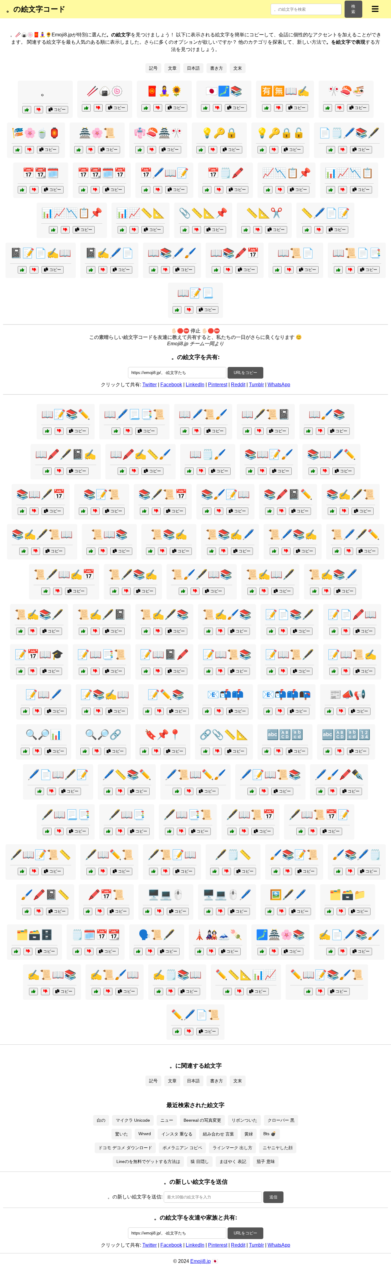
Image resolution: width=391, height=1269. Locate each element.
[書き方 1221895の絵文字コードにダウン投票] (287, 871)
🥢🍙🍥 (104, 91)
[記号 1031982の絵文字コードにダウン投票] (217, 751)
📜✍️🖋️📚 (164, 614)
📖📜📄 (295, 253)
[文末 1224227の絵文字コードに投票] (153, 871)
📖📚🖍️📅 (234, 253)
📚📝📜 (101, 494)
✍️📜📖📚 (51, 974)
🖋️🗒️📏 (233, 854)
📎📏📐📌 (203, 212)
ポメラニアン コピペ (182, 1147)
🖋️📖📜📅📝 (319, 814)
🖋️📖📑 (126, 814)
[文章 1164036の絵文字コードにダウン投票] (32, 631)
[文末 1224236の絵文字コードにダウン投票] (126, 591)
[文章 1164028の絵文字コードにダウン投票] (45, 991)
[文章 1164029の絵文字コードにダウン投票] (283, 671)
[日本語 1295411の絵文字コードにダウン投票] (278, 108)
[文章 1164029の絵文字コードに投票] (271, 671)
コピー (59, 109)
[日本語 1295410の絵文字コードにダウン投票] (217, 108)
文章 (172, 68)
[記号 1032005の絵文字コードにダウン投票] (342, 189)
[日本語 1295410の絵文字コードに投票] (205, 108)
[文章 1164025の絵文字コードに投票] (314, 591)
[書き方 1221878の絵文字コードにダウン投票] (34, 269)
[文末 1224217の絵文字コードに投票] (207, 189)
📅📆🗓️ (40, 172)
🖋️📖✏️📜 (109, 854)
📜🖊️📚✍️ (292, 534)
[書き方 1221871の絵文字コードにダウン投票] (320, 991)
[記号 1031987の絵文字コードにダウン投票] (281, 911)
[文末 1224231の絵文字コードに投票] (22, 511)
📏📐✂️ (264, 212)
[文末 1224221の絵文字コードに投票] (300, 831)
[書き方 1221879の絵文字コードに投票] (338, 871)
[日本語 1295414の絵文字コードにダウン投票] (29, 149)
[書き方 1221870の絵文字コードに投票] (330, 149)
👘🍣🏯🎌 (158, 132)
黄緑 (248, 1133)
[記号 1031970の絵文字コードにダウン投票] (332, 791)
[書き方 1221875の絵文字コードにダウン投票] (283, 631)
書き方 (216, 68)
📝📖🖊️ (43, 694)
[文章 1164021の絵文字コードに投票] (183, 591)
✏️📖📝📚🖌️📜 (327, 974)
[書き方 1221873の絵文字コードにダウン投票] (102, 269)
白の (101, 1120)
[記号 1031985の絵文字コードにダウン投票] (159, 911)
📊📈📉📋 (349, 172)
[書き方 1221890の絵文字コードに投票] (333, 631)
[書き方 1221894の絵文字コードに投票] (47, 471)
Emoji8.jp (200, 1261)
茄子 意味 (266, 1161)
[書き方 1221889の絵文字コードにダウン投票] (120, 791)
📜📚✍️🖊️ (230, 534)
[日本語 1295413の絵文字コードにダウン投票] (150, 951)
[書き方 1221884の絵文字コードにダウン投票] (51, 791)
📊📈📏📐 (140, 212)
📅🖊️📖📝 (164, 172)
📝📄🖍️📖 (352, 614)
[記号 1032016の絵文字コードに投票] (277, 269)
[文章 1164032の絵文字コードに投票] (47, 831)
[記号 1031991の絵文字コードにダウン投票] (218, 711)
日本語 (193, 68)
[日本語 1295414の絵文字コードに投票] (17, 149)
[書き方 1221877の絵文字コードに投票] (336, 551)
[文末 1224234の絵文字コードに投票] (232, 831)
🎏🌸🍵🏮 (36, 132)
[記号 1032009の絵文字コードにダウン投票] (196, 229)
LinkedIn (195, 384)
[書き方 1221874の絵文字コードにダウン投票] (189, 791)
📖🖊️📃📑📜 (134, 414)
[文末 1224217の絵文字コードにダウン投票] (218, 189)
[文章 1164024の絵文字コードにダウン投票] (189, 310)
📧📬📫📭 (286, 694)
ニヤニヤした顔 (278, 1147)
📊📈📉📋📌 (71, 212)
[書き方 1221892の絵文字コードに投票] (207, 511)
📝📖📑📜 (101, 654)
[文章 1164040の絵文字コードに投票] (108, 831)
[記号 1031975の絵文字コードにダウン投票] (280, 189)
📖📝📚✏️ (65, 414)
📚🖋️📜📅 (162, 494)
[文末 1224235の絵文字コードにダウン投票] (157, 189)
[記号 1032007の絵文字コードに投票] (208, 911)
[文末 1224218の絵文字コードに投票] (251, 791)
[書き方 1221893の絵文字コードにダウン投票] (189, 1031)
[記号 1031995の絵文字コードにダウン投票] (156, 751)
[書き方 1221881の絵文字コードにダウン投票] (318, 229)
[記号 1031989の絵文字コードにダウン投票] (65, 229)
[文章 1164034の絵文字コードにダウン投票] (196, 431)
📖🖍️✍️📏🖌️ (140, 454)
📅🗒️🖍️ (225, 172)
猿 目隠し (200, 1161)
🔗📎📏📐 (223, 734)
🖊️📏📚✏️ (126, 774)
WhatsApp (279, 384)
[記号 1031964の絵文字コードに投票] (147, 711)
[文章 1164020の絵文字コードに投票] (158, 991)
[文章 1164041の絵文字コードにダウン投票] (263, 591)
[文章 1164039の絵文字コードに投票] (150, 551)
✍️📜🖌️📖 (114, 974)
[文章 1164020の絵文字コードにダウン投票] (170, 991)
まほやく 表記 (232, 1161)
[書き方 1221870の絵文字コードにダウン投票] (342, 149)
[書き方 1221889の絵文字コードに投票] (108, 791)
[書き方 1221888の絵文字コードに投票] (247, 431)
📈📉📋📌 (286, 172)
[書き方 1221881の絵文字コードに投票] (306, 229)
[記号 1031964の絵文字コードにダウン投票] (159, 711)
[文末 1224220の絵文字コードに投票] (78, 149)
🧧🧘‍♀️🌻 (164, 91)
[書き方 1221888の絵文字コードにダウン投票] (259, 431)
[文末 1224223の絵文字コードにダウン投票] (273, 951)
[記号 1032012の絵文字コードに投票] (83, 189)
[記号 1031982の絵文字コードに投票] (205, 751)
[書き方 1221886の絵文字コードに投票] (22, 871)
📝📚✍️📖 (104, 694)
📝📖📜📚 (227, 654)
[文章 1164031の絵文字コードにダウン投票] (223, 551)
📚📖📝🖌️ (268, 454)
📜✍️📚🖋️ (39, 614)
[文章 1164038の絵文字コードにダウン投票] (108, 991)
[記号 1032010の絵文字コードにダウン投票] (96, 751)
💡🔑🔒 (219, 132)
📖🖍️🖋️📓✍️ (65, 454)
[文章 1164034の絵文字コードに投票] (184, 431)
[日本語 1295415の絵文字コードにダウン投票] (211, 951)
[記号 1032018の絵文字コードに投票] (262, 149)
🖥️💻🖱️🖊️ (227, 894)
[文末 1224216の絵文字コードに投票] (153, 269)
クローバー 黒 (281, 1120)
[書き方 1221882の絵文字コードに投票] (145, 671)
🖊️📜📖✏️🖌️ (195, 774)
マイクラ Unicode (133, 1120)
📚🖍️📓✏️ (288, 494)
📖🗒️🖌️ (207, 454)
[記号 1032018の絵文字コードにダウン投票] (273, 149)
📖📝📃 (195, 293)
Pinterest (217, 384)
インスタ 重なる (176, 1133)
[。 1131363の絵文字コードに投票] (86, 108)
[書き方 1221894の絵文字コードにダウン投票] (59, 471)
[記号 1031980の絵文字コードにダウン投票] (34, 189)
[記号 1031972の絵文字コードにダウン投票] (37, 751)
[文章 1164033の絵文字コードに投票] (83, 511)
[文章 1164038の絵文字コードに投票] (96, 991)
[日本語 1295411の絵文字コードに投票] (266, 108)
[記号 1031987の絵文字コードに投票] (269, 911)
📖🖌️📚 (327, 414)
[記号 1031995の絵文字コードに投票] (144, 751)
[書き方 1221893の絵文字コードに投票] (177, 1031)
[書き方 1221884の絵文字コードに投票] (39, 791)
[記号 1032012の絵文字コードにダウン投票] (95, 189)
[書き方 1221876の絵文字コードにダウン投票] (134, 471)
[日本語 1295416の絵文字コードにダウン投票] (32, 671)
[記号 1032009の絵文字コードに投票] (184, 229)
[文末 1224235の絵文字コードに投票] (145, 189)
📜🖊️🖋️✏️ (355, 534)
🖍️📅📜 (106, 894)
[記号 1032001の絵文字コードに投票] (327, 751)
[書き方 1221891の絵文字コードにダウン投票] (95, 631)
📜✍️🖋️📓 (101, 614)
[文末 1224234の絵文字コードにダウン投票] (243, 831)
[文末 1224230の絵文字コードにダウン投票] (286, 551)
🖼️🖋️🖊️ (288, 894)
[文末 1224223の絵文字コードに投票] (262, 951)
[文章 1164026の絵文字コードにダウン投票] (181, 831)
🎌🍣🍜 (346, 91)
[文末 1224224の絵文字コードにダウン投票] (345, 671)
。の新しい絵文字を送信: (135, 1196)
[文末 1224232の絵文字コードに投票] (87, 911)
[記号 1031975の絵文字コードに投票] (268, 189)
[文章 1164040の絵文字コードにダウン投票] (120, 831)
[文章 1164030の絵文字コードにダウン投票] (201, 471)
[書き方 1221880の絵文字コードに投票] (90, 871)
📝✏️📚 (166, 694)
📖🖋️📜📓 (265, 414)
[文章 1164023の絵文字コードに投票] (23, 551)
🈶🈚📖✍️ (285, 91)
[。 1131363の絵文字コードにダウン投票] (98, 108)
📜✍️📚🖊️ (333, 574)
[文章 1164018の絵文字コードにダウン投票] (98, 711)
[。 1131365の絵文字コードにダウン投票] (157, 108)
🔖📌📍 (162, 734)
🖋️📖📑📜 (187, 814)
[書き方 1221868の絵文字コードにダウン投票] (344, 511)
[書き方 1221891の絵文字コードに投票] (83, 631)
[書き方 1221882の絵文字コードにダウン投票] (157, 671)
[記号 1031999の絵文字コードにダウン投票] (341, 711)
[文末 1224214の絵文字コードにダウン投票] (156, 511)
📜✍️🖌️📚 (227, 614)
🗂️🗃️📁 (347, 894)
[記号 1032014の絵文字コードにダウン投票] (280, 711)
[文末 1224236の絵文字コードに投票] (114, 591)
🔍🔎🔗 (103, 734)
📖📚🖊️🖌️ (172, 253)
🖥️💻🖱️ (166, 894)
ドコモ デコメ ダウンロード (125, 1147)
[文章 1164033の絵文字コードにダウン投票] (95, 511)
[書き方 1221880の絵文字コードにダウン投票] (102, 871)
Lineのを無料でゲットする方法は (148, 1161)
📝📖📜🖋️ (289, 654)
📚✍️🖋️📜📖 (42, 534)
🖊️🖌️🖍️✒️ (339, 774)
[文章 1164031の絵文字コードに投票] (211, 551)
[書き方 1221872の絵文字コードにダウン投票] (226, 871)
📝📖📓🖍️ (164, 654)
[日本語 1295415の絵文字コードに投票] (199, 951)
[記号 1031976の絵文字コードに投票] (200, 149)
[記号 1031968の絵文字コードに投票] (338, 269)
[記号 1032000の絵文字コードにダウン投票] (257, 229)
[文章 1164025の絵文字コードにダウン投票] (326, 591)
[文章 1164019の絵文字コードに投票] (115, 431)
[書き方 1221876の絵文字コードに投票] (122, 471)
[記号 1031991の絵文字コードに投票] (207, 711)
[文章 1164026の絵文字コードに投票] (169, 831)
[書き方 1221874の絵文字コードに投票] (177, 791)
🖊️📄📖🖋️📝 (58, 774)
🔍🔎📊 (43, 734)
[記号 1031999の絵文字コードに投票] (329, 711)
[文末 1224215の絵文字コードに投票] (227, 991)
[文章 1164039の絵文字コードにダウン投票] (162, 551)
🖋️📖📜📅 (250, 814)
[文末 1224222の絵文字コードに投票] (122, 229)
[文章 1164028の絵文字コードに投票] (33, 991)
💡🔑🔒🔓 (280, 132)
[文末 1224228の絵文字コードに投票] (313, 471)
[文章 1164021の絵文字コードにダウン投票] (195, 591)
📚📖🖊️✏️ (331, 454)
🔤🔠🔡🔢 (346, 734)
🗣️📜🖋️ (156, 934)
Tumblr (256, 384)
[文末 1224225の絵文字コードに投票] (145, 631)
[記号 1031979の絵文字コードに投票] (16, 951)
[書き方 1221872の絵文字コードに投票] (214, 871)
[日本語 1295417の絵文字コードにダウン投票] (339, 108)
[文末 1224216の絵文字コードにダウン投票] (165, 269)
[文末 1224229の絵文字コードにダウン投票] (220, 671)
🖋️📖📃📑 (65, 814)
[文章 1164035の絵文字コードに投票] (83, 671)
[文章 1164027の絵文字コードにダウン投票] (262, 471)
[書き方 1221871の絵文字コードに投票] (308, 991)
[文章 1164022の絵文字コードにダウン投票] (37, 711)
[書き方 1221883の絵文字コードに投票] (208, 631)
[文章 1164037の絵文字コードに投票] (308, 431)
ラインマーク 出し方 (232, 1147)
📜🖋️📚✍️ (132, 574)
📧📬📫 (225, 694)
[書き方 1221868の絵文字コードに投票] (332, 511)
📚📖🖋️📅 (40, 494)
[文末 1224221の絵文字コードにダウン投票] (312, 831)
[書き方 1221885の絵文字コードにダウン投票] (281, 511)
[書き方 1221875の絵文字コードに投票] (271, 631)
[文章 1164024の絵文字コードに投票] (177, 310)
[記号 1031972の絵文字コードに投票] (25, 751)
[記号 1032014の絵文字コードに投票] (268, 711)
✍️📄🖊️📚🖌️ (349, 934)
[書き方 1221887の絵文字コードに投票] (330, 951)
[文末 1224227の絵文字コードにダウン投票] (165, 871)
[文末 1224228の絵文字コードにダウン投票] (324, 471)
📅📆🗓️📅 (101, 172)
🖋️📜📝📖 (172, 854)
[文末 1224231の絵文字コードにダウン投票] (34, 511)
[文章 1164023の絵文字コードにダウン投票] (35, 551)
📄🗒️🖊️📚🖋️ (349, 132)
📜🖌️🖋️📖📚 (201, 574)
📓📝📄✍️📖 (40, 253)
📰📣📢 (347, 694)
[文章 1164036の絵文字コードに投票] (20, 631)
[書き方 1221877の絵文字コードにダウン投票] (348, 551)
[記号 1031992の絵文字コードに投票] (77, 951)
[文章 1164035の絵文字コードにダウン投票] (95, 671)
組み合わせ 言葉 (218, 1133)
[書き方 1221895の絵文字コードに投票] (275, 871)
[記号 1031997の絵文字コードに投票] (329, 911)
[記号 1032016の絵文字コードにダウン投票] (289, 269)
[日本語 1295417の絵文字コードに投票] (327, 108)
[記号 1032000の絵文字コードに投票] (245, 229)
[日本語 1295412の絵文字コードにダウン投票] (151, 149)
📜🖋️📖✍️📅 (64, 574)
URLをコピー (245, 372)
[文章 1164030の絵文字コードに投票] (189, 471)
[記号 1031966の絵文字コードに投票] (266, 751)
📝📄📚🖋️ (289, 614)
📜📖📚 (109, 534)
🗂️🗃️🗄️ (34, 934)
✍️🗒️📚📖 (177, 974)
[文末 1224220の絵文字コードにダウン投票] (90, 149)
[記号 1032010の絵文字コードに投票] (84, 751)
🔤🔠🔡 (285, 734)
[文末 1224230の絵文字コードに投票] (274, 551)
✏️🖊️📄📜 (195, 1014)
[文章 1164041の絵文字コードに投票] (251, 591)
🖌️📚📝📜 (294, 854)
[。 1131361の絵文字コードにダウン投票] (38, 109)
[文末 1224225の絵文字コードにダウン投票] (157, 631)
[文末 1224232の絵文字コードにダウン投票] (99, 911)
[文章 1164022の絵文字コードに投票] (25, 711)
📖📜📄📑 (356, 253)
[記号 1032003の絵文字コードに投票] (90, 551)
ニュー (166, 1120)
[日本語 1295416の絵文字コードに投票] (20, 671)
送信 (273, 1197)
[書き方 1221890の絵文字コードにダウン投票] (345, 631)
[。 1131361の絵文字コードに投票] (26, 109)
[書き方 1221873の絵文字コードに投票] (90, 269)
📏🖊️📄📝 (325, 212)
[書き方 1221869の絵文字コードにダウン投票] (38, 911)
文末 (237, 68)
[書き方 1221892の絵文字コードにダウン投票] (218, 511)
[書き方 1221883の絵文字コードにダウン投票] (220, 631)
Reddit (238, 384)
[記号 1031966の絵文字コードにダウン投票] (278, 751)
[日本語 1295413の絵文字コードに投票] (138, 951)
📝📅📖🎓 (39, 654)
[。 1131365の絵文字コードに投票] (145, 108)
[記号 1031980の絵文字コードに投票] (22, 189)
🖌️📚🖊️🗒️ (356, 854)
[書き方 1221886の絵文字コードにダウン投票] (34, 871)
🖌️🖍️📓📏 (45, 894)
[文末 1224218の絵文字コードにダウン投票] (263, 791)
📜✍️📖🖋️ (270, 574)
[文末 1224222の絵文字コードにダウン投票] (134, 229)
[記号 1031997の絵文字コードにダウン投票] (341, 911)
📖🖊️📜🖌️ (203, 414)
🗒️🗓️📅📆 (95, 934)
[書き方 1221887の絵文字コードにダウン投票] (342, 951)
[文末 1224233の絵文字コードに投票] (47, 431)
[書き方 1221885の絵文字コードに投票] (269, 511)
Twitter (149, 384)
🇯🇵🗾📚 (224, 91)
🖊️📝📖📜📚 (270, 774)
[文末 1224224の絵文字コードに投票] (333, 671)
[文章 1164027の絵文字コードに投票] (250, 471)
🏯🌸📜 (97, 132)
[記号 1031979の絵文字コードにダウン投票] (28, 951)
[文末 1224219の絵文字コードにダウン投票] (57, 591)
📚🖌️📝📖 (225, 494)
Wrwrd (144, 1133)
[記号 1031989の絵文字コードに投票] (53, 229)
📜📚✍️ (169, 534)
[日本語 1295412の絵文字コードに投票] (139, 149)
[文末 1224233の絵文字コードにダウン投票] (59, 431)
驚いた (121, 1133)
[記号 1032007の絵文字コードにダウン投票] (220, 911)
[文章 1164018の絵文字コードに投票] (86, 711)
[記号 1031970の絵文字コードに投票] (320, 791)
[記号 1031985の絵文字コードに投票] (147, 911)
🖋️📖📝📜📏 (40, 854)
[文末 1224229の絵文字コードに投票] (208, 671)
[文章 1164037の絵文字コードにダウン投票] (320, 431)
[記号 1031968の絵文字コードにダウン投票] (350, 269)
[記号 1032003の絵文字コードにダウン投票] (102, 551)
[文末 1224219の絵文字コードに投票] (45, 591)
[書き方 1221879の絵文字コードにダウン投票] (350, 871)
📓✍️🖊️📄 (109, 253)
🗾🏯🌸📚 (280, 934)
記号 (153, 68)
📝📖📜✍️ (352, 654)
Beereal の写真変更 (202, 1120)
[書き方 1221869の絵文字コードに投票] (26, 911)
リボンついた (244, 1120)
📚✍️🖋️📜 (350, 494)
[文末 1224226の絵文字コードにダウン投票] (228, 269)
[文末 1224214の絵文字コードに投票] (144, 511)
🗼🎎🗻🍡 (217, 934)
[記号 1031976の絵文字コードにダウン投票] (212, 149)
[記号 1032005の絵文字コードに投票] (330, 189)
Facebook (171, 384)
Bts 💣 (269, 1133)
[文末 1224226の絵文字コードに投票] (216, 269)
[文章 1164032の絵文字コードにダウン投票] (59, 831)
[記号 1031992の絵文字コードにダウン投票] (89, 951)
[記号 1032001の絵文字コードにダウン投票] (339, 751)
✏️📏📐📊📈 (245, 974)
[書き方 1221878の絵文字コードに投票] (22, 269)
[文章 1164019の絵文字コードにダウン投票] (127, 431)
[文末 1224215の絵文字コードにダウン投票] (239, 991)
